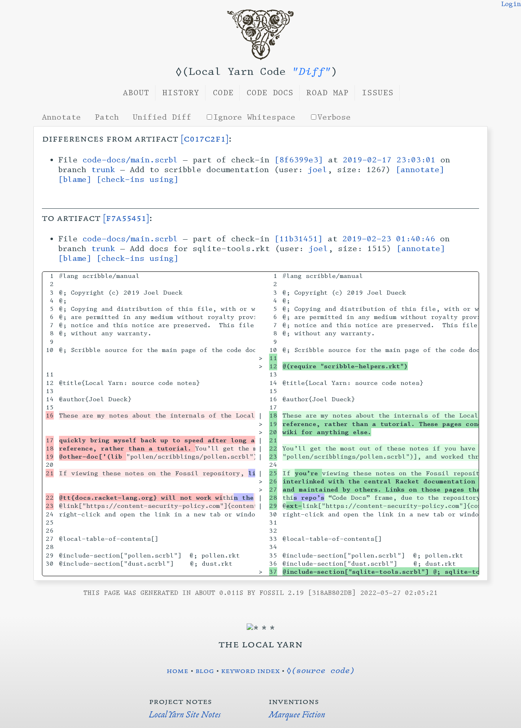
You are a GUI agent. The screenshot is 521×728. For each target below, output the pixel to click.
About (136, 93)
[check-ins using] (137, 179)
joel (317, 170)
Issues (378, 93)
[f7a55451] (126, 217)
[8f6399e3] (298, 160)
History (180, 93)
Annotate (61, 117)
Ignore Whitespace (254, 117)
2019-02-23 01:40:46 (388, 239)
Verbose (334, 117)
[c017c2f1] (204, 138)
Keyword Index (250, 670)
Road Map (327, 93)
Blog (204, 670)
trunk (103, 170)
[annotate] (420, 170)
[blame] (75, 179)
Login (511, 4)
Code (223, 93)
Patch (107, 117)
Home (177, 670)
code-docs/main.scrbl (130, 160)
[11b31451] (298, 239)
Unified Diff (162, 117)
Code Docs (270, 93)
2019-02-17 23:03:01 (389, 160)
